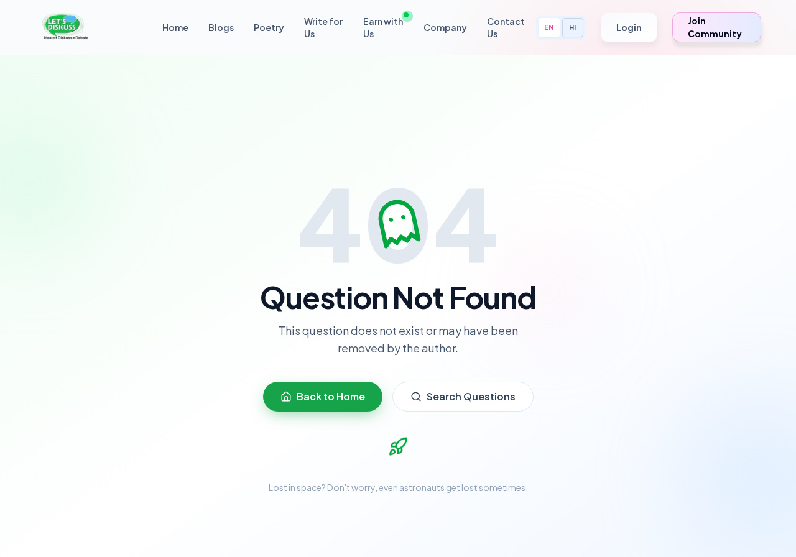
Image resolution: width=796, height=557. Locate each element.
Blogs (221, 27)
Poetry (269, 27)
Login (629, 27)
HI (572, 27)
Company (445, 27)
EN (548, 27)
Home (175, 27)
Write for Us (323, 27)
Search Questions (471, 396)
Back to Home (331, 396)
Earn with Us (383, 27)
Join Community (715, 27)
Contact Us (506, 27)
